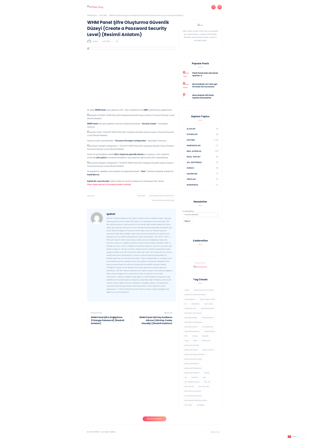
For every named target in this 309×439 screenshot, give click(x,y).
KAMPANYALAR (193, 145)
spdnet (95, 41)
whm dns (207, 382)
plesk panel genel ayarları (193, 359)
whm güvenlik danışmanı (193, 396)
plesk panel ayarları (191, 350)
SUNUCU (190, 168)
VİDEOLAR (191, 179)
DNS (186, 336)
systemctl (194, 377)
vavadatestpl (192, 174)
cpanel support (189, 299)
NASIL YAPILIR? (193, 157)
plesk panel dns (208, 350)
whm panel (141, 196)
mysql (186, 340)
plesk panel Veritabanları (193, 368)
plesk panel (206, 340)
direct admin (208, 304)
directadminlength (190, 318)
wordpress (200, 405)
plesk (195, 340)
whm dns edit (189, 386)
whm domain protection (192, 391)
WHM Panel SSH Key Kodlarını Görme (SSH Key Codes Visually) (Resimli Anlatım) (155, 320)
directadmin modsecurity (193, 322)
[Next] (202, 251)
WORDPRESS (192, 185)
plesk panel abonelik (191, 345)
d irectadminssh (207, 327)
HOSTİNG (106, 41)
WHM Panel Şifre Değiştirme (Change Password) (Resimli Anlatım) (107, 320)
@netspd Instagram (154, 419)
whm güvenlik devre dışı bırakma (195, 400)
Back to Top (215, 432)
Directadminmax (207, 318)
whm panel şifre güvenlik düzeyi (163, 200)
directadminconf (190, 308)
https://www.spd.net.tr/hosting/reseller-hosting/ (109, 184)
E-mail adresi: (188, 211)
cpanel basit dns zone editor (204, 290)
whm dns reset (204, 386)
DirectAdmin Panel (190, 327)
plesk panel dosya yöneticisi (194, 354)
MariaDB (205, 336)
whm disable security (191, 382)
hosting (195, 336)
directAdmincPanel (207, 308)
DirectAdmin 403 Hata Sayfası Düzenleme (203, 96)
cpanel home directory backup (195, 294)
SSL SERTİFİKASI (194, 162)
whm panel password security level (161, 196)
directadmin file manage (192, 313)
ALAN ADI (191, 129)
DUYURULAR (192, 134)
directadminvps (209, 331)
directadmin (195, 304)
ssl (185, 377)
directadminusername (192, 331)
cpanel (186, 290)
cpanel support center (207, 299)
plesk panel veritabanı (192, 373)
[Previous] (198, 251)
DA (185, 304)
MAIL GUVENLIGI (194, 151)
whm (204, 377)
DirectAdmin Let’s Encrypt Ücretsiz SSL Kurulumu (204, 85)
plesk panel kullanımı (191, 363)
